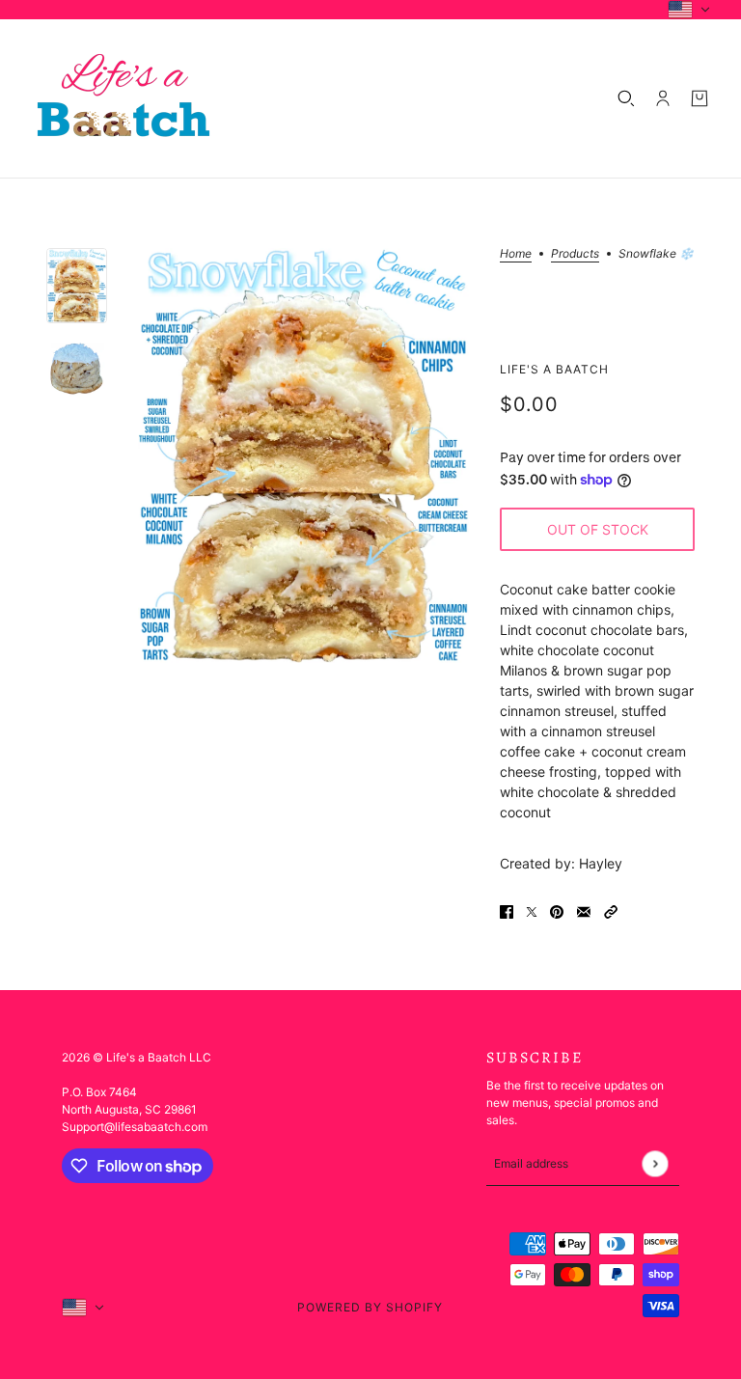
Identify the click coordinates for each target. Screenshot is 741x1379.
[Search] (626, 98)
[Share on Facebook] (506, 910)
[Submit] (655, 1163)
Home (516, 254)
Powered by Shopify (370, 1307)
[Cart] (699, 98)
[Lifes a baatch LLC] (123, 98)
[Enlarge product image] (304, 455)
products (575, 254)
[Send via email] (583, 910)
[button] (610, 910)
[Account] (662, 98)
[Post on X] (531, 910)
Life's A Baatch (554, 369)
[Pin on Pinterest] (556, 910)
